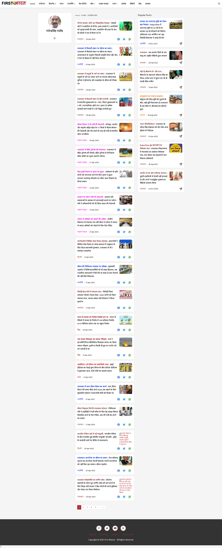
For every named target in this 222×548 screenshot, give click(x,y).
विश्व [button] (139, 3)
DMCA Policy (104, 534)
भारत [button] (61, 3)
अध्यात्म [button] (147, 3)
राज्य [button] (114, 3)
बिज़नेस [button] (52, 3)
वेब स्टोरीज (83, 3)
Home (32, 3)
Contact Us (115, 534)
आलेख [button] (123, 3)
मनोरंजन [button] (42, 3)
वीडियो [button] (132, 3)
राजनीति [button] (70, 3)
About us (92, 534)
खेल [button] (92, 3)
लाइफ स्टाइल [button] (104, 3)
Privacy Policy (128, 534)
